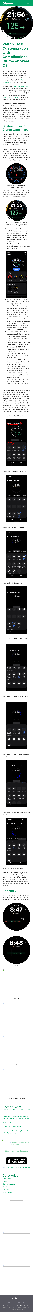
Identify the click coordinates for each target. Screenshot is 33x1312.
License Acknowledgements (16, 1309)
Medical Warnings (23, 1307)
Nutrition (5, 1187)
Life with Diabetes (9, 1184)
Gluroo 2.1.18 (7, 1122)
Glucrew (5, 1181)
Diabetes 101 (7, 1178)
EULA (14, 1307)
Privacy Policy (7, 1307)
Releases (6, 1190)
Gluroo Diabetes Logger (11, 97)
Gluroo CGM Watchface (20, 86)
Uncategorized (8, 1192)
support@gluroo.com (16, 1298)
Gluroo (8, 3)
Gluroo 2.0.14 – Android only (12, 1126)
